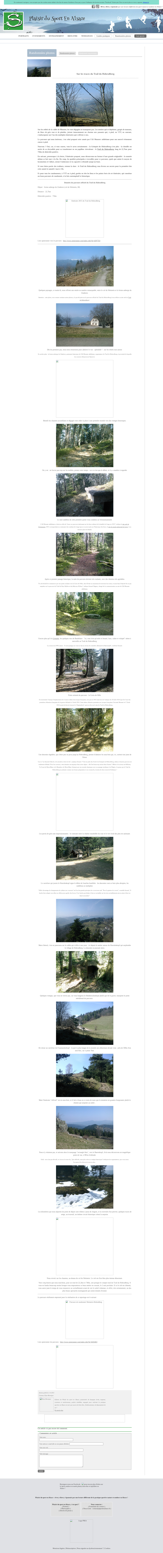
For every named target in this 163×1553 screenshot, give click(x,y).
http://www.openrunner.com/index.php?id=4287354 (81, 241)
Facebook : (78, 1484)
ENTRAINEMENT (56, 36)
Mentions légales (59, 1548)
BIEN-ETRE (72, 36)
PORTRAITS (23, 36)
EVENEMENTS (38, 36)
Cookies (107, 1548)
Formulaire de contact (96, 1506)
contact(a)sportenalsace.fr (101, 1508)
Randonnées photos (42, 53)
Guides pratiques (103, 36)
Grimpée (56, 639)
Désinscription (71, 1548)
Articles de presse (66, 1511)
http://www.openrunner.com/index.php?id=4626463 (78, 1342)
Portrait (65, 1506)
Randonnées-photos (123, 36)
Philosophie (66, 1508)
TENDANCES (87, 36)
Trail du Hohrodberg (105, 149)
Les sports (140, 36)
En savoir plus (59, 1410)
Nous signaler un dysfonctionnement (89, 1548)
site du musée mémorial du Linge (118, 527)
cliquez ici (146, 2)
